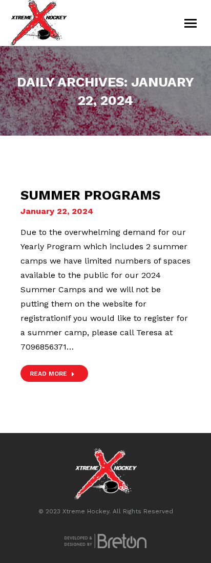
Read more (48, 373)
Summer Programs (90, 195)
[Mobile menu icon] (190, 23)
